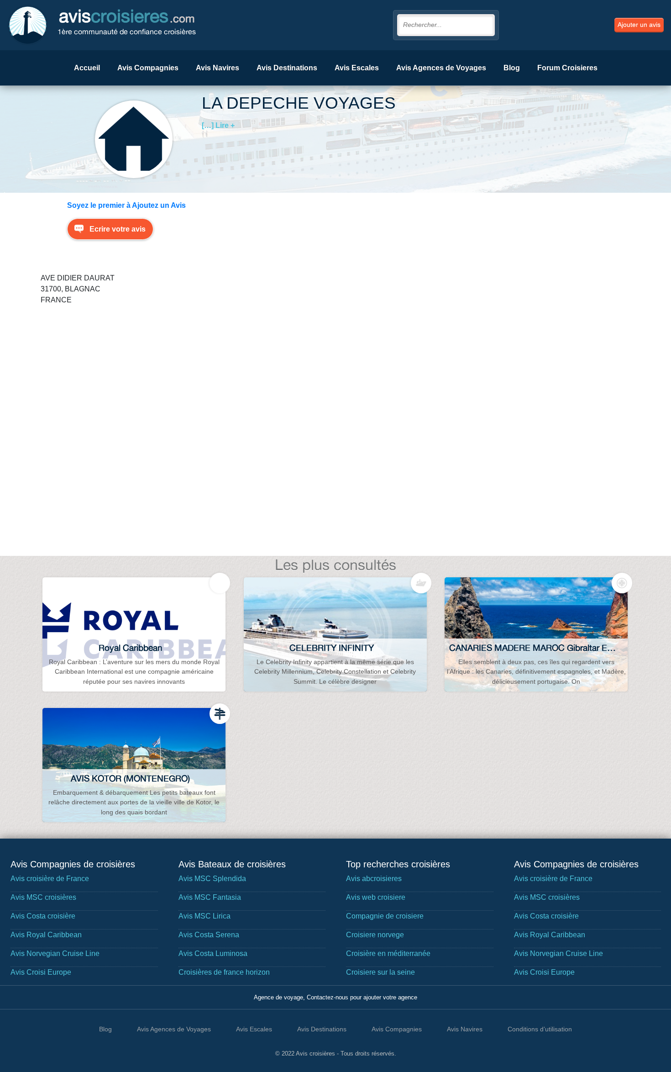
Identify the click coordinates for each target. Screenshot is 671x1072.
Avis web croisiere (375, 897)
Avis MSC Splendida (212, 878)
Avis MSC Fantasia (209, 897)
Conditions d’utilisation (540, 1029)
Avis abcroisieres (374, 878)
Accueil (87, 68)
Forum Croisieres (567, 68)
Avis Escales (357, 68)
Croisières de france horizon (224, 972)
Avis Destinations (287, 68)
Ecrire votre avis (117, 229)
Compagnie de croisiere (385, 916)
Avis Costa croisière (42, 916)
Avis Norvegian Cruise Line (55, 953)
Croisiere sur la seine (380, 972)
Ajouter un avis (639, 24)
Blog (511, 68)
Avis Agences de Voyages (441, 68)
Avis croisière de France (49, 878)
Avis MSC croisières (43, 897)
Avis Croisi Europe (40, 972)
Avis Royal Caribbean (46, 935)
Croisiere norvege (375, 935)
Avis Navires (217, 68)
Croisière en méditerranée (388, 953)
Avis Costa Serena (208, 935)
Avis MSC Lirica (204, 916)
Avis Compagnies (147, 68)
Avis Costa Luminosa (212, 953)
